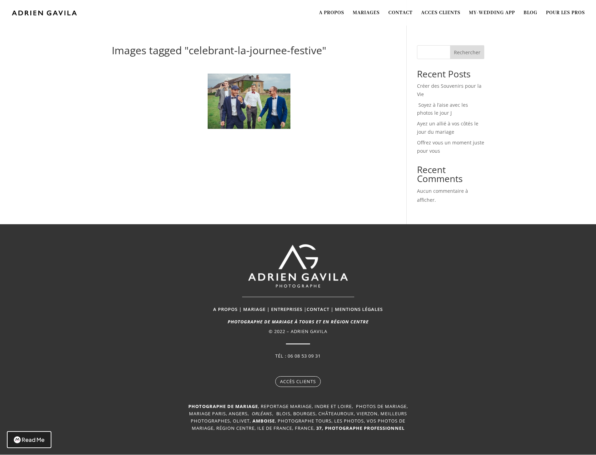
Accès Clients (298, 381)
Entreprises (286, 309)
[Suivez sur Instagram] (291, 367)
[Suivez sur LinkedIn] (318, 367)
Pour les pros (565, 13)
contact (318, 309)
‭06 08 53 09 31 (304, 356)
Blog (530, 13)
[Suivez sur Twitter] (304, 367)
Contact (400, 13)
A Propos (331, 13)
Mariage (254, 309)
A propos (225, 309)
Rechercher (467, 52)
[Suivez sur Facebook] (277, 367)
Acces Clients (440, 13)
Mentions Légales (359, 309)
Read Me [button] (33, 439)
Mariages (366, 13)
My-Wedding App (492, 13)
